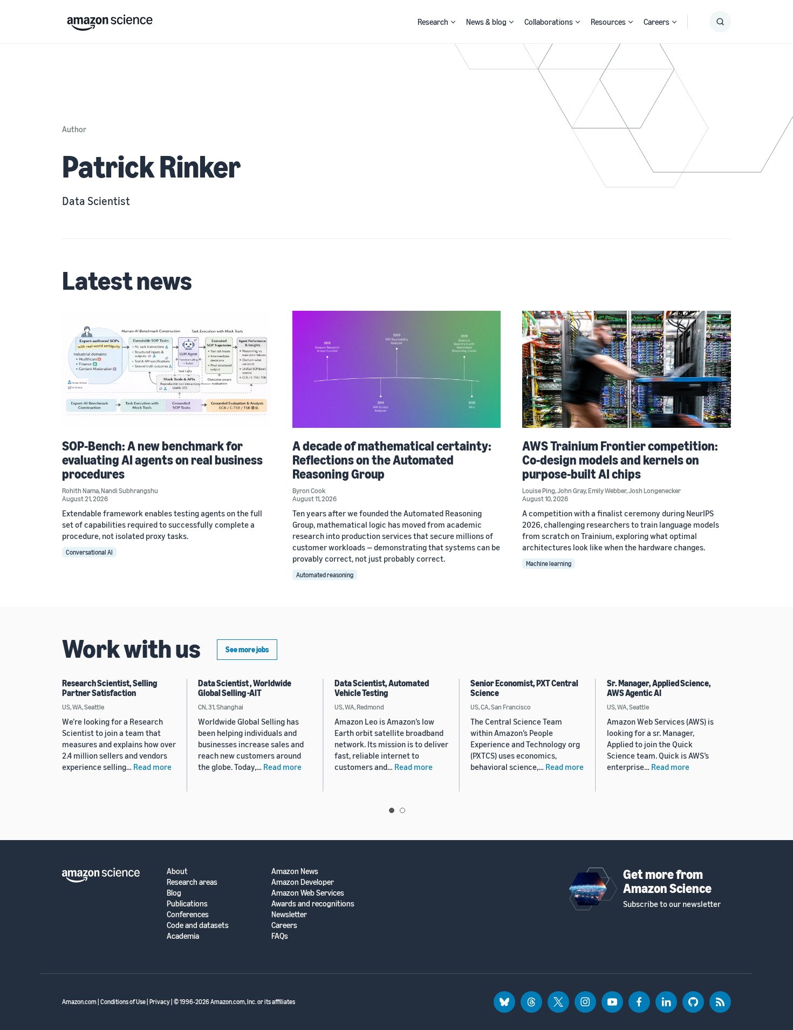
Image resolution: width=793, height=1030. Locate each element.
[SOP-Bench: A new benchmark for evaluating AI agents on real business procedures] (166, 369)
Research (433, 21)
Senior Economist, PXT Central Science (524, 688)
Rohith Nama (80, 490)
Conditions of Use (123, 1002)
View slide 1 (391, 810)
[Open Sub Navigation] (453, 22)
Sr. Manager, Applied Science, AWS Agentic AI (659, 688)
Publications (187, 903)
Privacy (159, 1002)
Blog (174, 893)
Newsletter (289, 914)
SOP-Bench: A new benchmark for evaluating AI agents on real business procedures (162, 460)
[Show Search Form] (720, 21)
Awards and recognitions (312, 903)
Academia (183, 936)
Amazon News (294, 871)
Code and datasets (198, 925)
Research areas (192, 882)
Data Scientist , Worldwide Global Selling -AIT (244, 688)
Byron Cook (308, 490)
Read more (152, 767)
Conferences (188, 914)
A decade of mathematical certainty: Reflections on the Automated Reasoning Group (391, 460)
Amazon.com (79, 1002)
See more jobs (247, 649)
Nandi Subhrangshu (129, 490)
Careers (656, 21)
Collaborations (548, 21)
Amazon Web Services (307, 893)
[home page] (110, 20)
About (177, 871)
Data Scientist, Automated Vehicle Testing (381, 688)
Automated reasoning (324, 575)
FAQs (279, 936)
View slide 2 (402, 810)
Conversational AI (89, 552)
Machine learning (548, 564)
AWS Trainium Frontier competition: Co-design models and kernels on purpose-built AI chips (620, 460)
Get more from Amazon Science (667, 881)
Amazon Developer (302, 882)
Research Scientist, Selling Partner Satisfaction (109, 688)
